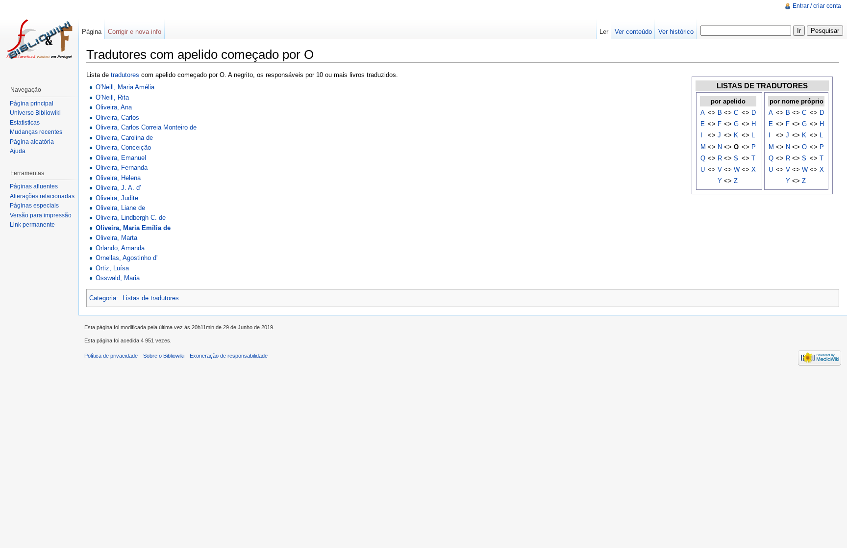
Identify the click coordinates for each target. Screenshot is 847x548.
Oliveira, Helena (118, 178)
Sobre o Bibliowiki (163, 356)
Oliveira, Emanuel (121, 157)
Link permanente (32, 224)
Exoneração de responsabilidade (229, 356)
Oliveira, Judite (117, 198)
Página (91, 31)
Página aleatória (32, 141)
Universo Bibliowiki (35, 112)
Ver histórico (676, 31)
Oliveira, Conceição (123, 147)
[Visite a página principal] (39, 39)
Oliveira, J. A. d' (118, 187)
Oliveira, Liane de (120, 207)
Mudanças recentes (36, 132)
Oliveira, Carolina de (124, 137)
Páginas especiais (34, 205)
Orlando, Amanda (120, 248)
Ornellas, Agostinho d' (126, 257)
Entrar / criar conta (817, 5)
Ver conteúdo (633, 31)
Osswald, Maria (118, 278)
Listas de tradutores (151, 298)
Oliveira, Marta (116, 237)
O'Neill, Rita (112, 97)
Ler (603, 31)
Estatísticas (25, 122)
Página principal (31, 103)
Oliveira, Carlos (117, 117)
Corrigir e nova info (134, 31)
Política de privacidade (111, 356)
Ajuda (17, 151)
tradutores (125, 74)
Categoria (102, 298)
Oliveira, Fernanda (122, 167)
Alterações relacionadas (42, 196)
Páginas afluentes (34, 186)
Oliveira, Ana (114, 107)
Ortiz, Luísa (112, 268)
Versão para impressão (41, 215)
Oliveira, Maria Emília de (133, 228)
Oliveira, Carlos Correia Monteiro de (146, 127)
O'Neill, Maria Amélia (125, 87)
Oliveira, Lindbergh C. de (131, 217)
